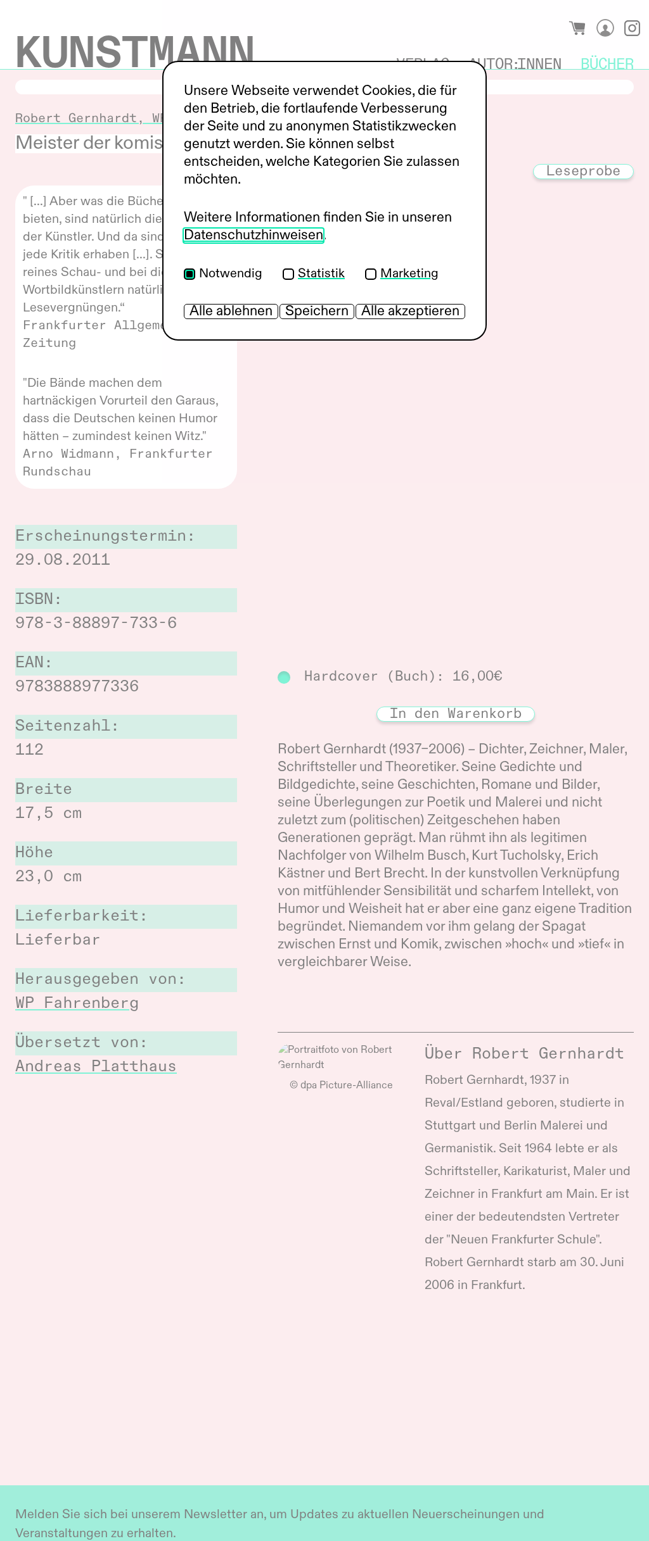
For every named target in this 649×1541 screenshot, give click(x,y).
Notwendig (230, 274)
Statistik (321, 274)
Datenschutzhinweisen (253, 235)
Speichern (317, 311)
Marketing (409, 274)
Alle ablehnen (231, 311)
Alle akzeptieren (410, 311)
